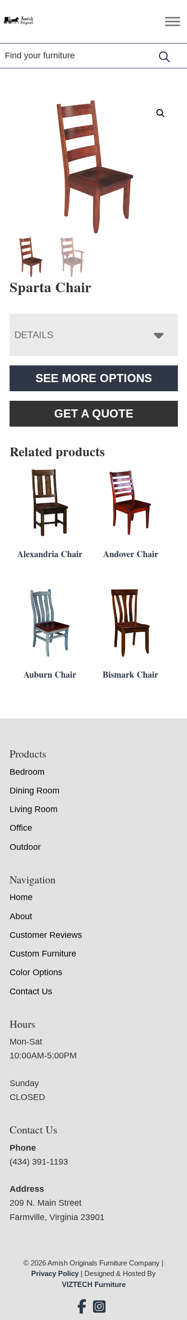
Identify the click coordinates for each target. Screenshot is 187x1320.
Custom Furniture (43, 953)
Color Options (36, 972)
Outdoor (25, 847)
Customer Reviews (46, 935)
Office (21, 828)
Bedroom (27, 772)
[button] (160, 113)
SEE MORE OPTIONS (93, 378)
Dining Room (34, 790)
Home (21, 897)
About (21, 916)
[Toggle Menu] (172, 21)
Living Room (34, 809)
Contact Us (31, 991)
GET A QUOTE (93, 413)
